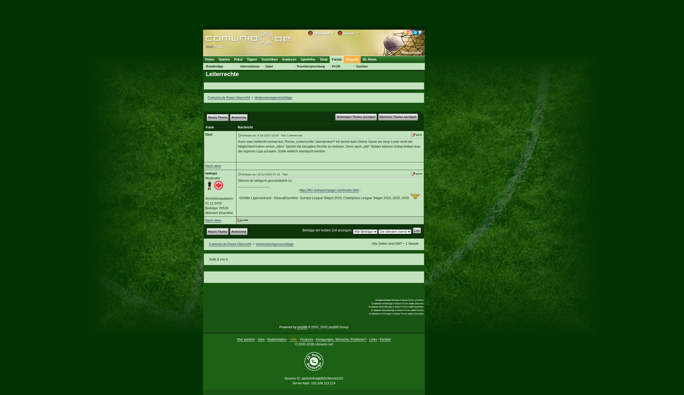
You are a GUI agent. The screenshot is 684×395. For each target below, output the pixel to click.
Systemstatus (276, 339)
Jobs (261, 339)
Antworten (238, 117)
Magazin (352, 59)
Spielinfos (308, 59)
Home (209, 59)
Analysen (289, 59)
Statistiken (269, 59)
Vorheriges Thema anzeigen (356, 116)
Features (306, 339)
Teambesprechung (311, 66)
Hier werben (246, 339)
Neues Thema (217, 117)
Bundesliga (214, 66)
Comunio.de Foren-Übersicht (229, 98)
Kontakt (385, 339)
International (249, 66)
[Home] (240, 39)
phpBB (302, 327)
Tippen (252, 59)
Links (373, 339)
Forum (337, 59)
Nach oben (213, 166)
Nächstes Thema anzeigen (398, 116)
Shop (324, 59)
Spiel (269, 66)
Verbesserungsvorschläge (273, 98)
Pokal (238, 59)
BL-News (370, 59)
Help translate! (412, 52)
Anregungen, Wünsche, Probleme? (341, 339)
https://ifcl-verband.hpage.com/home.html (329, 190)
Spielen (224, 59)
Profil (336, 66)
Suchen (362, 66)
